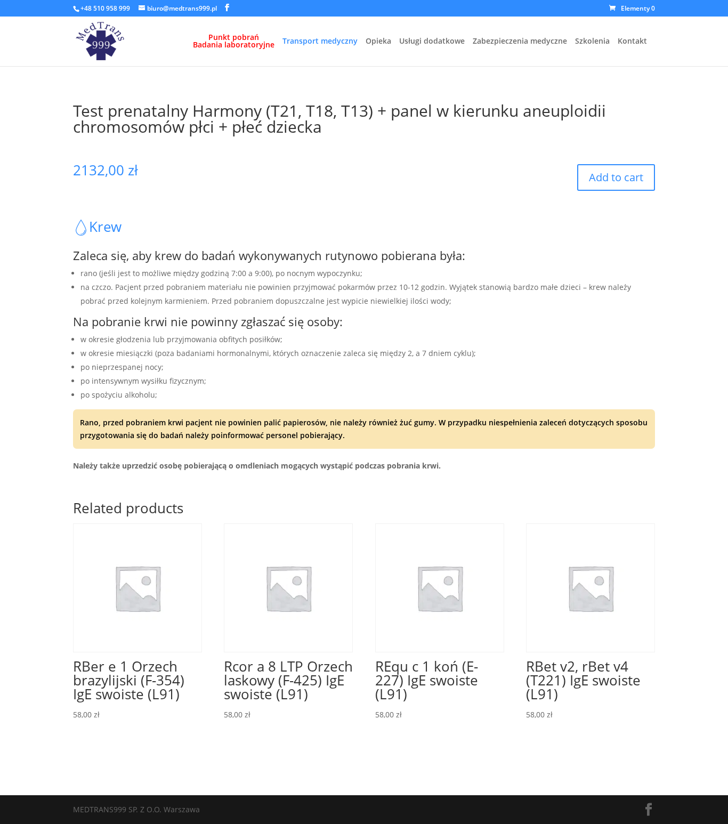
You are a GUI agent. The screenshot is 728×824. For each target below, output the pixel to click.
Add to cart (616, 177)
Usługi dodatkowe (432, 41)
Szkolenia (592, 41)
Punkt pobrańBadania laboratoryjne (233, 42)
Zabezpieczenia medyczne (520, 41)
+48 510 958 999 (105, 8)
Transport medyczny (320, 41)
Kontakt (632, 41)
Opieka (378, 41)
